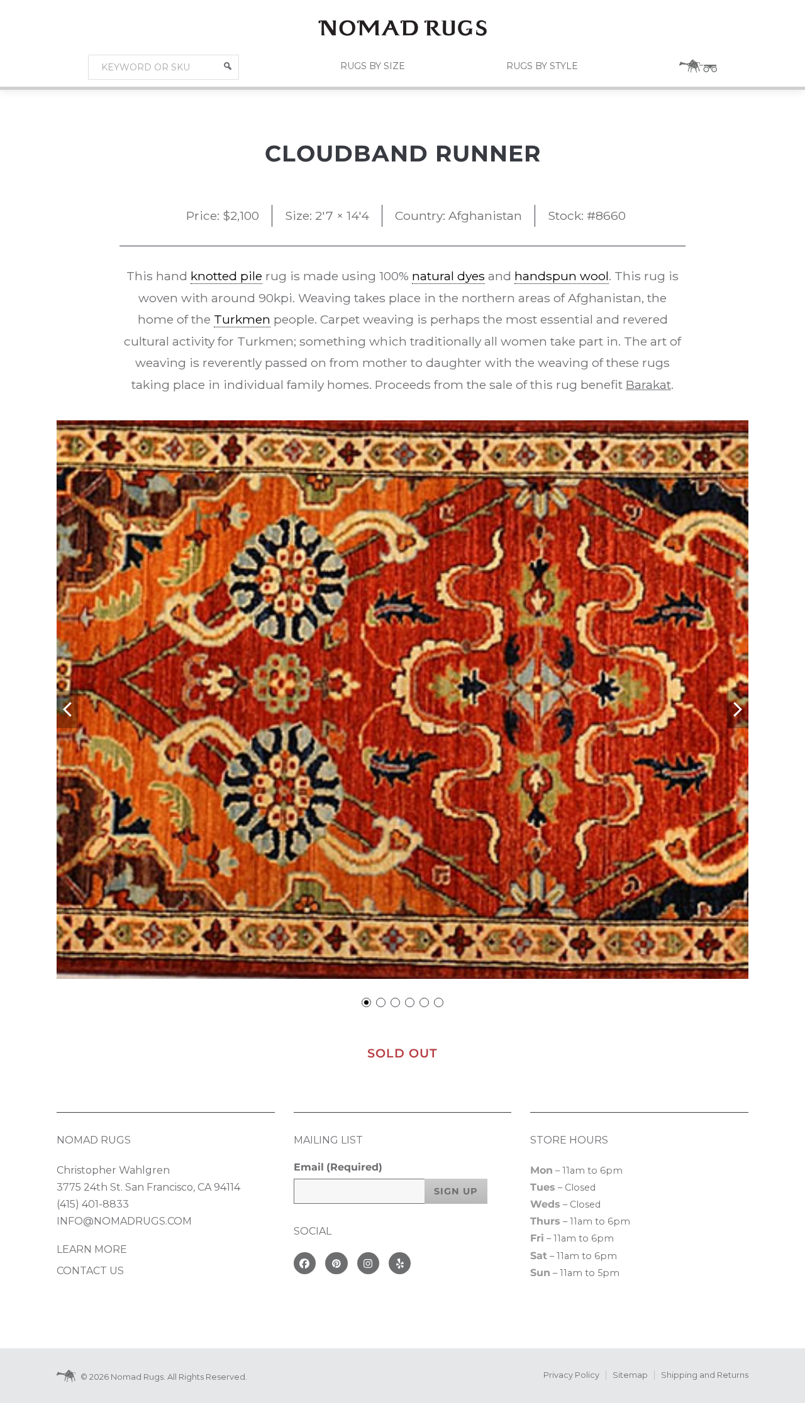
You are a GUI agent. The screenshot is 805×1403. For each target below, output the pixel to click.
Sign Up (456, 1191)
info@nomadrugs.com (124, 1221)
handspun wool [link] (561, 275)
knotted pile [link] (226, 275)
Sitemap (630, 1375)
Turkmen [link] (242, 319)
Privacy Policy (571, 1375)
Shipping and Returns (704, 1375)
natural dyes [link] (448, 275)
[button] (227, 66)
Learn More (92, 1249)
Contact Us (90, 1271)
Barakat (648, 384)
